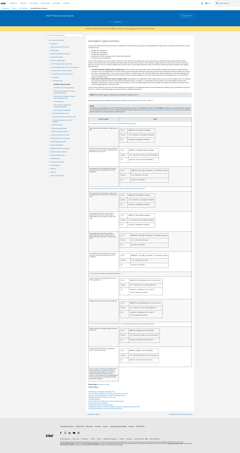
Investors (98, 426)
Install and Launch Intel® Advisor (59, 47)
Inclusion (131, 426)
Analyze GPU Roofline (56, 145)
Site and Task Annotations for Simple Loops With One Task (108, 394)
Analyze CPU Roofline (56, 57)
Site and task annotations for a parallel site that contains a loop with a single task (112, 123)
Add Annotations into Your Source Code (64, 117)
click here (132, 29)
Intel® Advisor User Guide (56, 40)
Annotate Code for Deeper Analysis (61, 70)
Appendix (53, 172)
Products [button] (13, 3)
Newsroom (89, 426)
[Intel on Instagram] (78, 433)
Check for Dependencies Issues (60, 135)
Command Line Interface (57, 162)
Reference (53, 169)
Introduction (54, 43)
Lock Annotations (59, 101)
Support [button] (23, 3)
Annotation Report (57, 125)
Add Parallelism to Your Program (60, 138)
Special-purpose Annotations (62, 110)
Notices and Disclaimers (58, 175)
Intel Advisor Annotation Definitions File (101, 392)
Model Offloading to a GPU (58, 141)
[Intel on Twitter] (65, 433)
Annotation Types (58, 81)
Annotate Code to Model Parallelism (62, 74)
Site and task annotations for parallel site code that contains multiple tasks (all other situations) (117, 188)
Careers (105, 426)
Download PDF (187, 16)
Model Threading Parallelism (59, 131)
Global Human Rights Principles (175, 443)
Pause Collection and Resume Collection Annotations (105, 324)
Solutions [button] (34, 3)
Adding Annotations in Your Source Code (102, 397)
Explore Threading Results (59, 128)
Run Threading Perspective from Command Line (65, 67)
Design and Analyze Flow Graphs (59, 148)
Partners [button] (56, 3)
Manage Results (55, 158)
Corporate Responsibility (118, 426)
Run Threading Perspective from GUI (61, 64)
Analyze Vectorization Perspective (60, 54)
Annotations (55, 77)
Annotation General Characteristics (64, 87)
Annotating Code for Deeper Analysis (100, 405)
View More (117, 22)
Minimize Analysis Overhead (58, 152)
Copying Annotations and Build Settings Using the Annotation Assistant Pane (114, 407)
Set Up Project (54, 50)
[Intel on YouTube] (74, 433)
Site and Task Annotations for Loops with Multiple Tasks (107, 395)
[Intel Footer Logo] (49, 435)
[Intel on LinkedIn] (69, 433)
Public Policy (140, 426)
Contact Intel (79, 426)
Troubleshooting (55, 165)
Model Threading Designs (57, 60)
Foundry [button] (66, 3)
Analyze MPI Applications (57, 155)
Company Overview (66, 426)
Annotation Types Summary (62, 84)
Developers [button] (45, 3)
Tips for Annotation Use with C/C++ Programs (63, 121)
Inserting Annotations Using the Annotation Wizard (161, 110)
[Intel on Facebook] (60, 433)
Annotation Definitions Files (61, 113)
